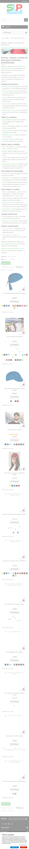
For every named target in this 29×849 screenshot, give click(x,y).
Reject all (24, 847)
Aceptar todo (14, 847)
